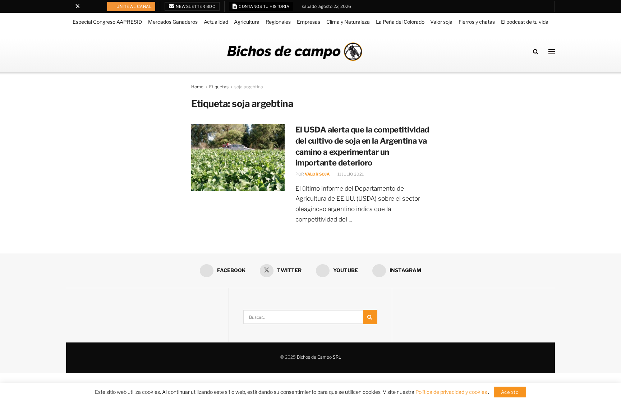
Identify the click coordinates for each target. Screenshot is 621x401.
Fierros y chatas (477, 22)
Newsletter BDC (195, 6)
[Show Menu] (551, 51)
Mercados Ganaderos (173, 22)
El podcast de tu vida (524, 22)
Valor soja (441, 22)
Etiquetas (219, 86)
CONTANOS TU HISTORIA (264, 6)
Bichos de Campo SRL (319, 357)
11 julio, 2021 (350, 174)
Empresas (308, 22)
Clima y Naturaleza (348, 22)
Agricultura (246, 22)
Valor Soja (317, 174)
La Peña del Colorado (400, 22)
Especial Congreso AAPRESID (107, 22)
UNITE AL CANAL (134, 6)
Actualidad (216, 22)
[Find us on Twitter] (77, 6)
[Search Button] (535, 51)
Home (197, 86)
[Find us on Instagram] (96, 6)
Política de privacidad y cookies (451, 392)
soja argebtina (248, 86)
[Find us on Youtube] (87, 6)
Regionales (278, 22)
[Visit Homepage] (295, 51)
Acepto (510, 392)
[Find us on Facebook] (68, 6)
